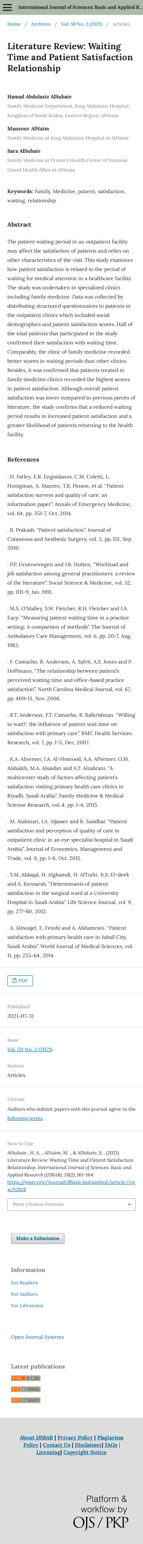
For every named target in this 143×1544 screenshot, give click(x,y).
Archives (41, 24)
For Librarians (27, 1305)
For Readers (24, 1283)
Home (14, 24)
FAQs (111, 1445)
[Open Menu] (7, 7)
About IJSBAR (36, 1437)
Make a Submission (37, 1238)
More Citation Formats (38, 1204)
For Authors (24, 1294)
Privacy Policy (75, 1437)
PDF (23, 980)
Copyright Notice (85, 1452)
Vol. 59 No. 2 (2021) (81, 24)
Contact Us (56, 1445)
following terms (25, 1118)
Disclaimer (88, 1445)
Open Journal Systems (37, 1337)
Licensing (48, 1452)
